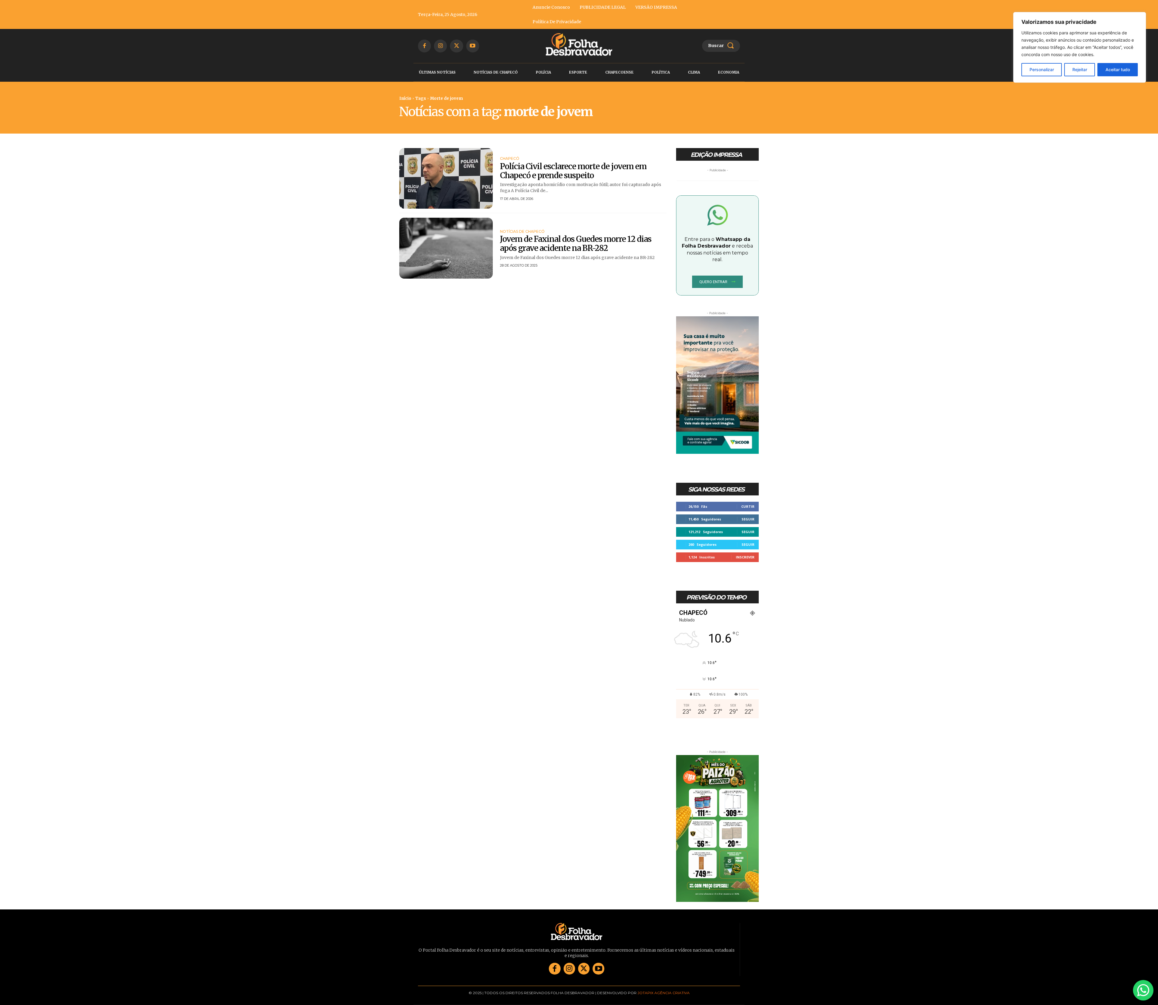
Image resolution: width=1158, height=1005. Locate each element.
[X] (456, 46)
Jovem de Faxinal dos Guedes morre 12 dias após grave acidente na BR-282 (575, 243)
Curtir (748, 506)
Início (405, 98)
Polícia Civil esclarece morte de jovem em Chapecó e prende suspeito (573, 170)
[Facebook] (424, 46)
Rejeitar (1079, 69)
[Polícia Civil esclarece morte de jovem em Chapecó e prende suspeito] (446, 178)
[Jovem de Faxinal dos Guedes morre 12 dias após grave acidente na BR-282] (446, 248)
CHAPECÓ (509, 158)
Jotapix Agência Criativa (664, 993)
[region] (1079, 47)
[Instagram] (440, 46)
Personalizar (1042, 69)
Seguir (748, 519)
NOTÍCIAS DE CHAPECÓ (522, 231)
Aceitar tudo (1118, 69)
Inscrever (745, 557)
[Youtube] (472, 46)
